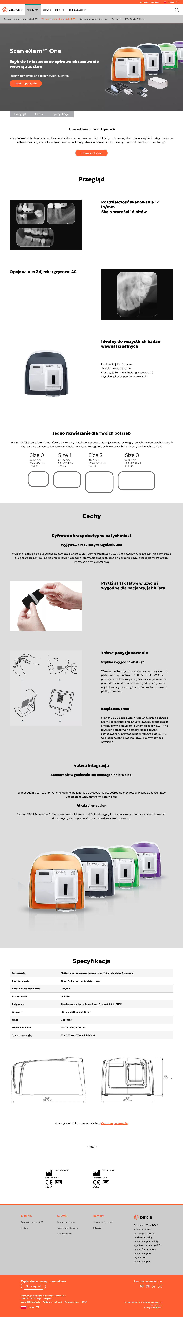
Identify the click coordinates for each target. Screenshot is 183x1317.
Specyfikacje (61, 114)
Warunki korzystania (30, 1302)
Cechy (39, 114)
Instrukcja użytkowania (67, 1228)
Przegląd (20, 114)
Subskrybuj (33, 1286)
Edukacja (97, 1228)
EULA (84, 1302)
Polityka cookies (71, 1302)
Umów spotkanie (26, 83)
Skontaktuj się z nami (149, 2)
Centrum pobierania (114, 1123)
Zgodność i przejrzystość (32, 1222)
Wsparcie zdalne (64, 1233)
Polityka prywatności (52, 1302)
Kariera (24, 1228)
